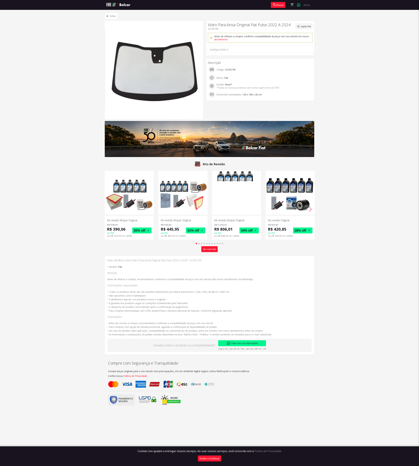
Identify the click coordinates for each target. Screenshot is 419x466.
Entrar (307, 5)
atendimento (221, 39)
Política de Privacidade (267, 451)
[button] (111, 16)
